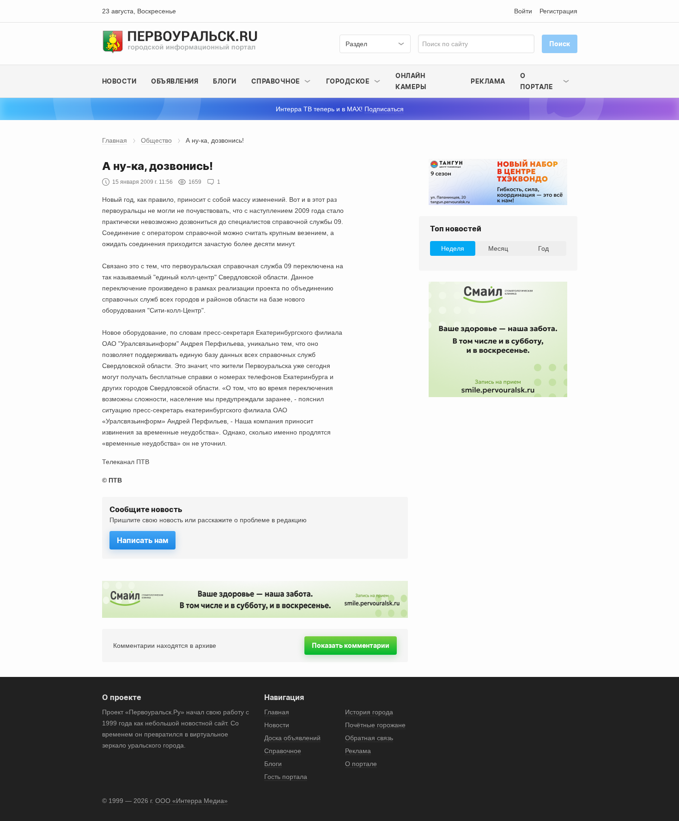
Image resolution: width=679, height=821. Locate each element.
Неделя (452, 248)
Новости (119, 81)
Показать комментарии (350, 645)
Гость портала (285, 776)
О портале (361, 763)
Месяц (498, 248)
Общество (156, 140)
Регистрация (558, 11)
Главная (114, 140)
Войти (523, 11)
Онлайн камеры (410, 81)
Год (543, 248)
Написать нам (142, 540)
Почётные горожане (375, 725)
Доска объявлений (292, 738)
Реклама (488, 81)
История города (369, 712)
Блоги (224, 81)
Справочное (282, 751)
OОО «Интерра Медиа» (191, 800)
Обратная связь (369, 738)
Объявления (174, 81)
